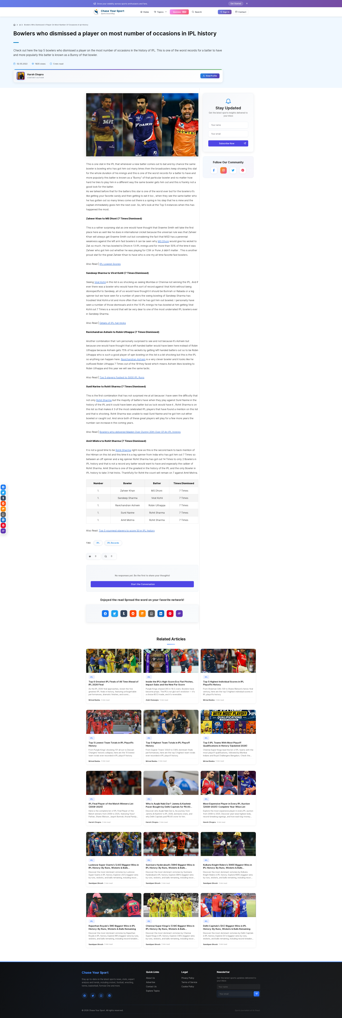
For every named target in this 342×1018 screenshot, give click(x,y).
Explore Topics (153, 991)
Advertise (150, 982)
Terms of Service (189, 982)
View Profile (211, 76)
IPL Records (113, 543)
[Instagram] (223, 170)
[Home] (14, 25)
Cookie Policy (187, 986)
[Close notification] (246, 3)
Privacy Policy (187, 978)
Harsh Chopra (35, 74)
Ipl (20, 25)
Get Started (236, 4)
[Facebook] (214, 170)
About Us (150, 978)
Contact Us (151, 986)
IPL (98, 543)
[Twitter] (233, 170)
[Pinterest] (243, 170)
